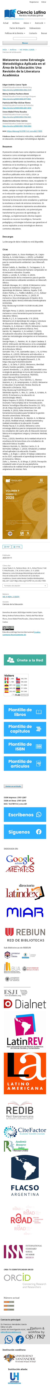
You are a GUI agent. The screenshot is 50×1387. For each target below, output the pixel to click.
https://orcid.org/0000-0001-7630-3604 (17, 126)
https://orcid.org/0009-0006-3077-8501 (17, 99)
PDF (7, 547)
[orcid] (25, 1287)
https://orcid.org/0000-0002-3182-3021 (17, 117)
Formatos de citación (12, 585)
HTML (18, 547)
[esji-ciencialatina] (16, 996)
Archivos (15, 23)
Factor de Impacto (17, 28)
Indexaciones (35, 28)
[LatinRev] (25, 1049)
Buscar (44, 33)
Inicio (5, 49)
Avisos (26, 23)
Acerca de (39, 23)
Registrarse (34, 2)
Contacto (33, 33)
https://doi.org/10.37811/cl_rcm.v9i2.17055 (24, 131)
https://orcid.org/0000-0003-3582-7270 (17, 90)
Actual (5, 23)
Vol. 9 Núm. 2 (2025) (27, 49)
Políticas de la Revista (14, 33)
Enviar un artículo (13, 786)
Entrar (44, 2)
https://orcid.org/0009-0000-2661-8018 (17, 108)
